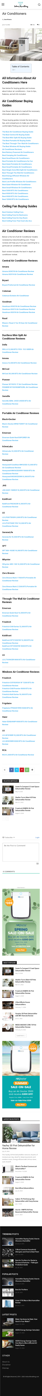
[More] (32, 770)
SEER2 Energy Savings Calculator (27, 1330)
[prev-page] (3, 818)
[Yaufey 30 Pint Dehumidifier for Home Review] (21, 1133)
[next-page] (7, 818)
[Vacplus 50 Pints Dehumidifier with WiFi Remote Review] (8, 1016)
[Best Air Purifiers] (8, 1292)
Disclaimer (6, 1365)
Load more (20, 1036)
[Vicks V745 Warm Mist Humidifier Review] (8, 1303)
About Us (6, 1362)
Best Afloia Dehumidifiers (24, 1188)
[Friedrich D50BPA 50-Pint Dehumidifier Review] (8, 811)
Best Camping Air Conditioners (14, 155)
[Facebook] (11, 770)
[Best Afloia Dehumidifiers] (8, 1191)
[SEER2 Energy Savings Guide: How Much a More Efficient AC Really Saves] (8, 1344)
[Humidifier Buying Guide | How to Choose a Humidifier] (8, 1242)
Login (37, 837)
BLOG (4, 792)
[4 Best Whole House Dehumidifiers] (8, 1005)
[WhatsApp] (27, 770)
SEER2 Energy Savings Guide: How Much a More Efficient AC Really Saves (26, 1343)
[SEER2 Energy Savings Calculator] (8, 1333)
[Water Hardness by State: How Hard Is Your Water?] (8, 1322)
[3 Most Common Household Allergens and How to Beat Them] (8, 1252)
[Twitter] (16, 770)
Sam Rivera (8, 19)
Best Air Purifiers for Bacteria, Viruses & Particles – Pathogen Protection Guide (26, 1262)
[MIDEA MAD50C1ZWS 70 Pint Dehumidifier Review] (8, 1028)
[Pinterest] (22, 770)
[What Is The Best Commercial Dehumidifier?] (8, 1169)
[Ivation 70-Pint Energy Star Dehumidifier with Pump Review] (8, 1202)
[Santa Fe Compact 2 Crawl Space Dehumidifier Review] (8, 789)
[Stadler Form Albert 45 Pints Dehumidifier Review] (8, 800)
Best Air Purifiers (21, 1290)
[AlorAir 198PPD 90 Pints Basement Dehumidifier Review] (8, 1212)
